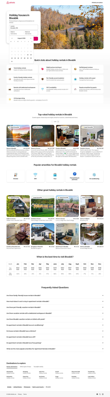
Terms (25, 394)
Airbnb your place (97, 2)
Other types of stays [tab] (25, 366)
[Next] (58, 121)
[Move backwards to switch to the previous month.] (12, 38)
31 (11, 61)
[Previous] (52, 121)
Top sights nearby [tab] (38, 366)
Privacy (20, 394)
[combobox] (24, 28)
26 (18, 58)
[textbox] (16, 34)
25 (15, 58)
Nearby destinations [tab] (12, 366)
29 (27, 58)
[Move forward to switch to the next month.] (30, 38)
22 (27, 55)
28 (24, 58)
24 (12, 58)
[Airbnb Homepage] (11, 2)
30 (31, 58)
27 (21, 58)
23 (31, 55)
